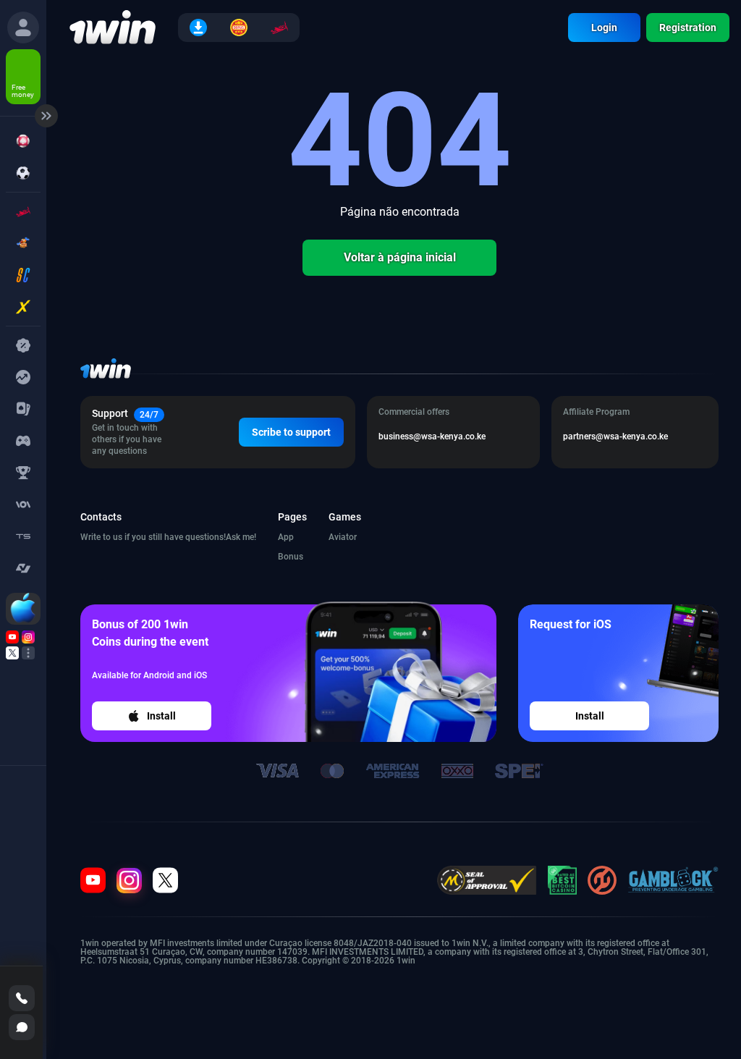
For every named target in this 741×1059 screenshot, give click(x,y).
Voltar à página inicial (400, 257)
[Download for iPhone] (23, 609)
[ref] (23, 27)
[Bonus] (239, 27)
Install (161, 716)
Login (604, 27)
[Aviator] (279, 27)
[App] (198, 27)
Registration (687, 27)
